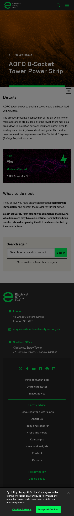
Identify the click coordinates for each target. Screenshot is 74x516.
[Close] (68, 493)
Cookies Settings (21, 509)
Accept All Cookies (48, 509)
